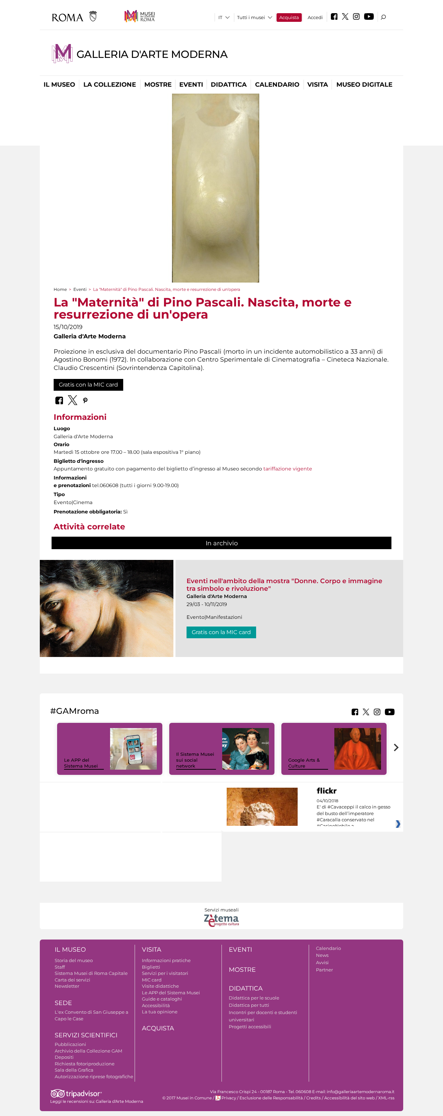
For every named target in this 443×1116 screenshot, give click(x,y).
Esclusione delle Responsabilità (271, 1098)
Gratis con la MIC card (88, 384)
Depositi (64, 1057)
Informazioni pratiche (166, 960)
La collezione (109, 84)
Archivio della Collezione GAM (88, 1051)
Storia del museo (74, 960)
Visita (317, 84)
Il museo (59, 84)
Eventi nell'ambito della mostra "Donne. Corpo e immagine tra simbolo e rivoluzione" (284, 584)
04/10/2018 (353, 813)
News (322, 955)
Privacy (229, 1098)
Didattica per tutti (249, 1005)
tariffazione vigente (287, 469)
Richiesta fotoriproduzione (85, 1063)
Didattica (229, 84)
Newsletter (67, 986)
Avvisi (322, 962)
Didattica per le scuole (254, 998)
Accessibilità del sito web (349, 1098)
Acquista (289, 17)
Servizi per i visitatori (165, 973)
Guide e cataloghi (162, 999)
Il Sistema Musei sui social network (195, 760)
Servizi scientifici (86, 1035)
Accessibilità (156, 1005)
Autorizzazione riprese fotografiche (94, 1076)
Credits (313, 1098)
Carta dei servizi (72, 980)
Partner (324, 969)
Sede (63, 1003)
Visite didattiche (160, 986)
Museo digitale (364, 84)
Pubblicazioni (70, 1044)
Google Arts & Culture (304, 763)
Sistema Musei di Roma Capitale (91, 973)
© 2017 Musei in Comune (187, 1098)
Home (60, 289)
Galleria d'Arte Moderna (151, 54)
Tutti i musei (251, 17)
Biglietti (151, 967)
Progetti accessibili (250, 1026)
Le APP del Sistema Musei (81, 763)
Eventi (191, 84)
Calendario (277, 84)
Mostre (158, 84)
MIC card (152, 980)
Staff (60, 967)
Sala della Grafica (74, 1070)
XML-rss (386, 1098)
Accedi (315, 17)
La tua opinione (160, 1011)
